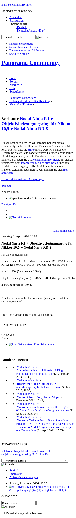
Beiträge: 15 (8, 204)
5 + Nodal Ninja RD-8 (14, 451)
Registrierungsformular (45, 159)
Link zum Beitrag (63, 230)
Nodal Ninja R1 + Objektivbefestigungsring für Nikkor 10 (25, 452)
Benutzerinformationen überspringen (22, 179)
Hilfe (31, 149)
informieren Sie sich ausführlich (39, 162)
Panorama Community (30, 62)
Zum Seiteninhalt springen (16, 4)
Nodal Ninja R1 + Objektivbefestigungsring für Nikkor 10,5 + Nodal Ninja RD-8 (36, 123)
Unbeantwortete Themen (23, 47)
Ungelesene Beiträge (21, 43)
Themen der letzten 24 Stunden (27, 50)
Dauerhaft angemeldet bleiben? (23, 513)
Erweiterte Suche (19, 53)
